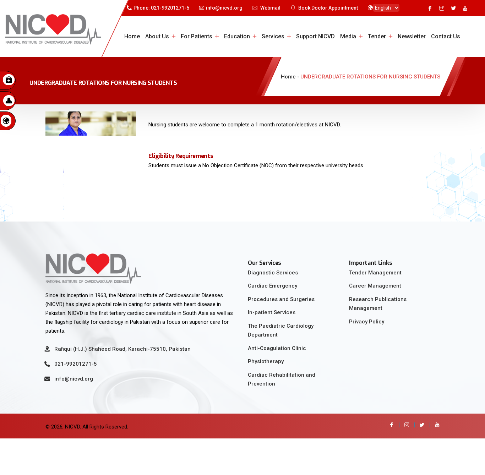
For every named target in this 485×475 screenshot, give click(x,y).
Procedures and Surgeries (281, 299)
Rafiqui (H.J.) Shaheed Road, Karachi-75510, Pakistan (122, 349)
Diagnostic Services (273, 272)
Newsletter (412, 36)
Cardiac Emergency (272, 286)
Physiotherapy (266, 361)
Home (132, 36)
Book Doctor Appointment (327, 8)
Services (273, 36)
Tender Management (375, 272)
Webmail (269, 8)
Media (348, 36)
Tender (377, 36)
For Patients (196, 36)
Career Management (375, 286)
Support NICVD (315, 36)
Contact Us (445, 36)
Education (237, 36)
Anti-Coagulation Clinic (277, 348)
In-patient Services (271, 312)
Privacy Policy (366, 321)
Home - (290, 76)
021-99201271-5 (75, 364)
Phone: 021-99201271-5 (161, 8)
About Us (157, 36)
